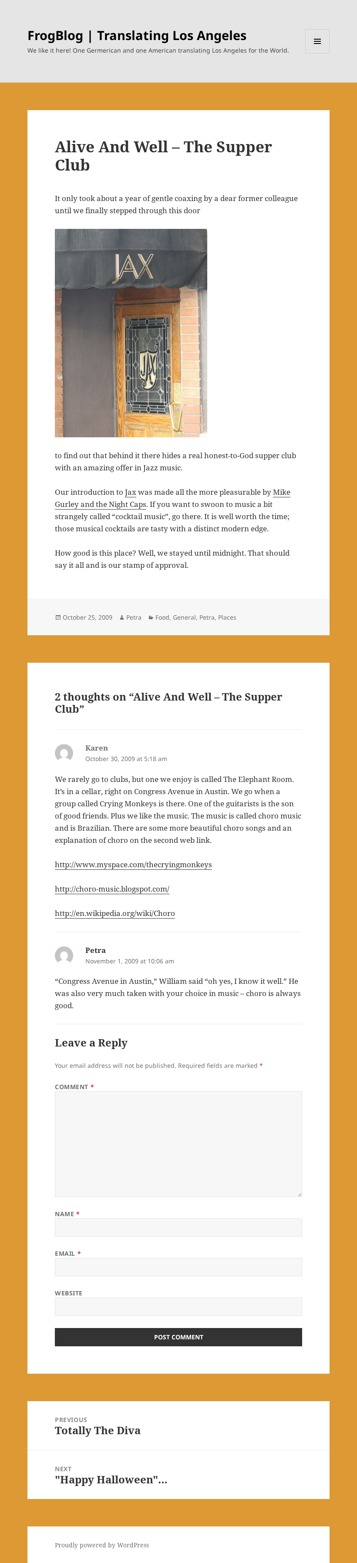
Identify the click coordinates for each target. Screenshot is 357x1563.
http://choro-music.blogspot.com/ (112, 889)
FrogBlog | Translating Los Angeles (136, 35)
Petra (133, 617)
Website (69, 1293)
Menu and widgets (318, 53)
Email (68, 1253)
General (184, 617)
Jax (130, 492)
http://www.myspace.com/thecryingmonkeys (133, 864)
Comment (74, 1087)
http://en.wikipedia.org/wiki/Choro (115, 913)
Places (227, 617)
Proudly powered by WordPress (102, 1545)
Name (67, 1214)
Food (162, 617)
